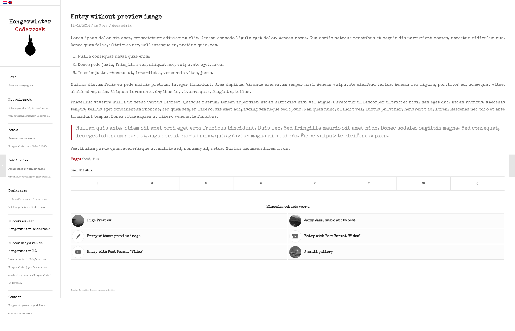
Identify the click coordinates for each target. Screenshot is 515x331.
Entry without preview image (116, 17)
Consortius (84, 290)
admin (126, 26)
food (86, 159)
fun (96, 159)
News (103, 26)
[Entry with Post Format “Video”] (3, 166)
